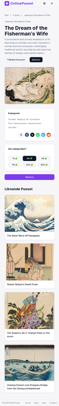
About (28, 403)
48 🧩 (44, 158)
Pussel (16, 15)
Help (44, 403)
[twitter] (32, 135)
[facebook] (27, 135)
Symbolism (35, 119)
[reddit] (49, 135)
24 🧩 (29, 158)
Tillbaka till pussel (16, 59)
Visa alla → (13, 127)
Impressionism (34, 123)
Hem (7, 15)
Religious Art (23, 119)
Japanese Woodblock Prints (37, 15)
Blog (36, 403)
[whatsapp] (38, 135)
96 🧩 (15, 164)
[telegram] (43, 135)
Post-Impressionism (17, 123)
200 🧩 (29, 164)
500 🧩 (44, 164)
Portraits (12, 119)
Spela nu (36, 59)
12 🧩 (14, 158)
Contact (53, 403)
